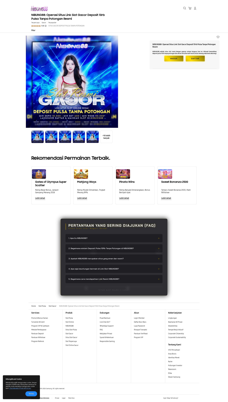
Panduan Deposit (37, 334)
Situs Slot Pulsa (71, 330)
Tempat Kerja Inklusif (175, 330)
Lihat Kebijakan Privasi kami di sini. (20, 388)
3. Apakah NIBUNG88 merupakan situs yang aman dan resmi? (114, 258)
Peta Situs (71, 398)
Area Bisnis (172, 354)
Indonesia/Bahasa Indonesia (40, 398)
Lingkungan (172, 318)
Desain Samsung (174, 377)
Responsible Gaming (107, 341)
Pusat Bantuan (105, 318)
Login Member (139, 318)
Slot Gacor (69, 334)
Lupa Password (139, 326)
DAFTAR (195, 58)
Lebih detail (40, 198)
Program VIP (138, 337)
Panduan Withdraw (38, 337)
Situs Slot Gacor (71, 337)
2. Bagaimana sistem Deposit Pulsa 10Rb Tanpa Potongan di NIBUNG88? (114, 248)
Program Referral (37, 341)
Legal (63, 398)
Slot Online (70, 322)
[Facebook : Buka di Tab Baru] (181, 398)
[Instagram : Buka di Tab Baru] (190, 398)
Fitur (33, 30)
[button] (189, 8)
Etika (170, 373)
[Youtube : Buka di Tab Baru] (195, 398)
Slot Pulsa (69, 318)
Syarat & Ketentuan (107, 337)
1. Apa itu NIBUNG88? (114, 238)
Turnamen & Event (38, 322)
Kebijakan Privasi (106, 334)
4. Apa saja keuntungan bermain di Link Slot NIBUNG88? (114, 269)
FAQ (101, 330)
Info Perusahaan (174, 350)
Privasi (57, 398)
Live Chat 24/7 (105, 322)
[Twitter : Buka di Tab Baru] (186, 398)
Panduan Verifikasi (141, 334)
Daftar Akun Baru (140, 322)
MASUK (173, 58)
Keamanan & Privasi (175, 322)
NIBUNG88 (70, 326)
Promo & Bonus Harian (39, 318)
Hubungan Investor (175, 365)
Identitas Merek (173, 358)
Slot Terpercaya (71, 341)
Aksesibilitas (172, 326)
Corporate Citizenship (176, 334)
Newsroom (172, 369)
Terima (31, 394)
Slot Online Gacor (72, 345)
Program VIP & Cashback (40, 326)
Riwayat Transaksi (140, 330)
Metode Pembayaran (38, 330)
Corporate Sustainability (177, 337)
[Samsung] (39, 8)
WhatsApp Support (107, 326)
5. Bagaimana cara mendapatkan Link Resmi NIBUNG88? (114, 279)
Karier (170, 362)
